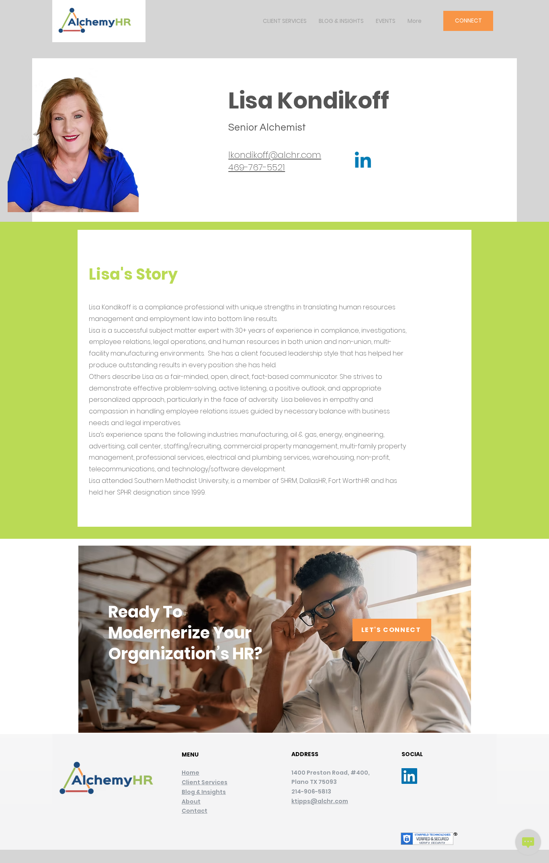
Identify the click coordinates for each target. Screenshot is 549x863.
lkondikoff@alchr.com (274, 155)
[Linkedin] (363, 161)
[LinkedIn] (409, 776)
